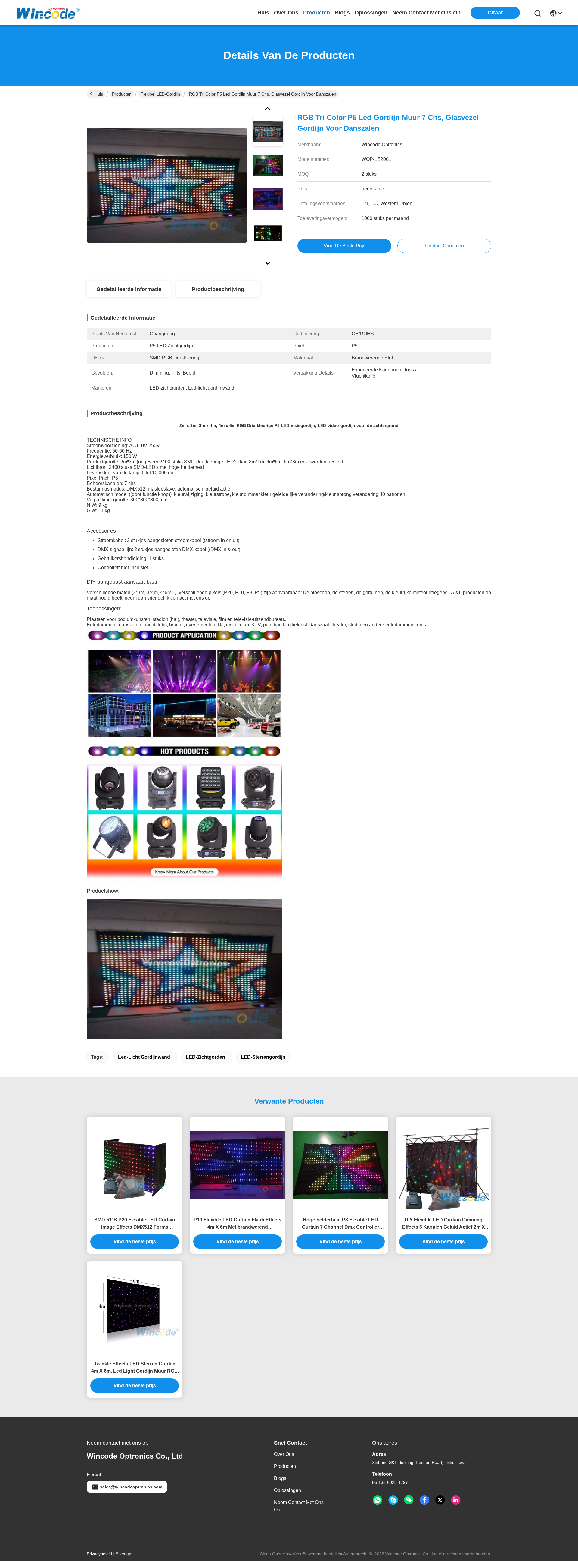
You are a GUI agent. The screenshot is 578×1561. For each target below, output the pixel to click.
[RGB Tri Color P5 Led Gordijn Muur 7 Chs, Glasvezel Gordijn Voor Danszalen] (167, 185)
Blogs (280, 1478)
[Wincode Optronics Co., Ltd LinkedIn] (455, 1500)
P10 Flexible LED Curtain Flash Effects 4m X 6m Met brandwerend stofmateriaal (237, 1224)
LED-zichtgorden (205, 1057)
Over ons (284, 1454)
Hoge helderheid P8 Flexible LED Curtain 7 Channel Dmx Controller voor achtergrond (340, 1224)
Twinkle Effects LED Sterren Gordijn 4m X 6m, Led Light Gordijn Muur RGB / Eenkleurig (134, 1368)
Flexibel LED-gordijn (160, 94)
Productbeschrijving (218, 289)
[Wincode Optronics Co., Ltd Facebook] (424, 1500)
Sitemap (123, 1553)
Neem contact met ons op (299, 1506)
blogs (342, 13)
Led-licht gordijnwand (144, 1057)
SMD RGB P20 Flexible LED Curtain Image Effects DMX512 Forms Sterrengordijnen (134, 1224)
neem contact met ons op (426, 13)
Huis (263, 13)
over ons (286, 13)
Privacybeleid (99, 1553)
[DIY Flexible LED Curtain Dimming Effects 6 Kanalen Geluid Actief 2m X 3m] (443, 1165)
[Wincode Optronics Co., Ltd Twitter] (440, 1500)
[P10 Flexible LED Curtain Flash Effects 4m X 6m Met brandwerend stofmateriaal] (237, 1165)
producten (316, 13)
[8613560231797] (377, 1500)
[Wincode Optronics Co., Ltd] (48, 12)
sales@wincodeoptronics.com (131, 1486)
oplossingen (371, 13)
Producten (122, 94)
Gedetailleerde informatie (128, 289)
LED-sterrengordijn (263, 1057)
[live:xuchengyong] (393, 1500)
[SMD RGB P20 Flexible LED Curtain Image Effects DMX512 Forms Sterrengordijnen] (134, 1165)
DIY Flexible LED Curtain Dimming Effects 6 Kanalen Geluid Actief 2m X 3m (443, 1224)
